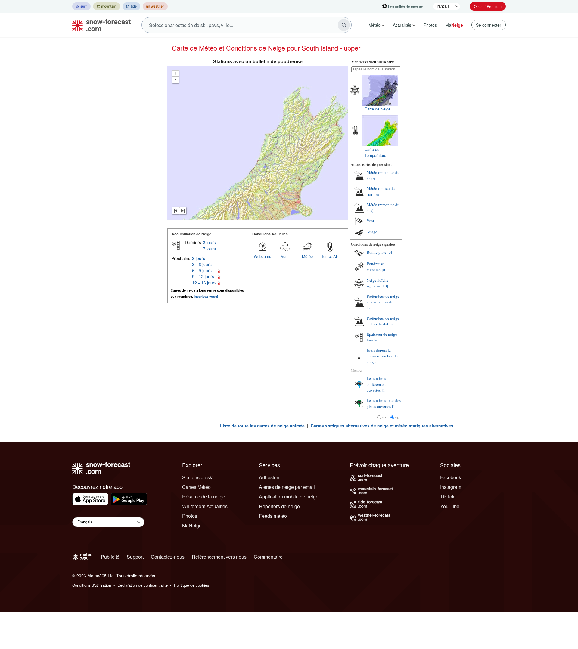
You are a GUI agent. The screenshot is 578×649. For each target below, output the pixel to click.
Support (135, 556)
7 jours (209, 249)
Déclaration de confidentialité (142, 585)
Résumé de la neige (203, 496)
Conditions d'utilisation (91, 585)
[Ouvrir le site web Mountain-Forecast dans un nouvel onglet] (106, 6)
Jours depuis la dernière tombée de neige (382, 356)
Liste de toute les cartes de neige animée (262, 426)
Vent (285, 256)
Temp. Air (329, 256)
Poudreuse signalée (375, 266)
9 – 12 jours (203, 276)
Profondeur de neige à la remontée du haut (383, 302)
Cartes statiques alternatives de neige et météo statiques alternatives (382, 426)
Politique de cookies (191, 585)
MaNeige (192, 525)
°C (384, 417)
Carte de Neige (377, 109)
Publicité (110, 556)
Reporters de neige (279, 506)
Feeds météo (273, 515)
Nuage (372, 231)
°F (397, 417)
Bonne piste (376, 252)
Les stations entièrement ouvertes (376, 384)
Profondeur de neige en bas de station (383, 321)
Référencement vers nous (219, 556)
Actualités (402, 25)
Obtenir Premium (488, 6)
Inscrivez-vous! (206, 296)
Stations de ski (197, 477)
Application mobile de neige (289, 496)
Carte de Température (375, 152)
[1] (384, 390)
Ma (454, 25)
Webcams (262, 256)
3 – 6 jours (202, 264)
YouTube (449, 506)
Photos (430, 25)
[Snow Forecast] (99, 25)
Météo (374, 25)
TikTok (447, 496)
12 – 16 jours (204, 283)
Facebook (450, 477)
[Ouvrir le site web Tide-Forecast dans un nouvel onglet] (131, 6)
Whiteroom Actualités (205, 506)
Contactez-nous (168, 556)
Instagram (450, 486)
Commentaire (268, 556)
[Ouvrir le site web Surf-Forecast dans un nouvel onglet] (81, 6)
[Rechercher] (344, 25)
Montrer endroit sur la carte (372, 61)
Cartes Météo (196, 486)
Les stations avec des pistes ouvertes (384, 403)
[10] (384, 286)
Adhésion (269, 477)
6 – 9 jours (202, 270)
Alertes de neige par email (287, 486)
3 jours (209, 242)
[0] (389, 252)
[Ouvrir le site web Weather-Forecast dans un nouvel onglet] (155, 6)
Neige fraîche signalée (377, 283)
